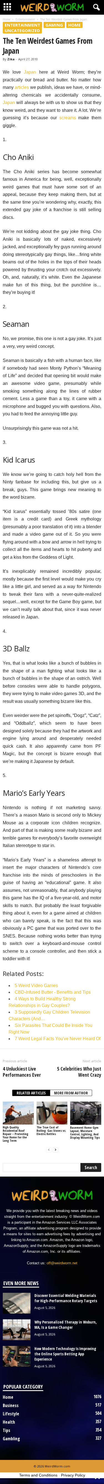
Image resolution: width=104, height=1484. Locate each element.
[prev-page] (49, 1150)
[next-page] (55, 1150)
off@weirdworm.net (62, 1263)
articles (22, 87)
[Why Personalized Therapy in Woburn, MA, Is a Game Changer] (17, 1329)
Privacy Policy (73, 1475)
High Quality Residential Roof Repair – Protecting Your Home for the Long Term (15, 1134)
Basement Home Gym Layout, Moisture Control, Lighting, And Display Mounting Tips (85, 1132)
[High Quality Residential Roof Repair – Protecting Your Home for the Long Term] (18, 1113)
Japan (30, 72)
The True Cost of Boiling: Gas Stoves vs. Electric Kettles (51, 1130)
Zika (11, 59)
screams (67, 117)
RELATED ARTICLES (31, 1092)
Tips (6, 1430)
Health (9, 1422)
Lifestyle (11, 1414)
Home (6, 19)
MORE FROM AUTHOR (71, 1092)
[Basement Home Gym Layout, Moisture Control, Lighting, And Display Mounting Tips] (85, 1113)
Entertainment (25, 19)
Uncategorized (22, 30)
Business (11, 1405)
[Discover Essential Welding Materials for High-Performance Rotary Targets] (17, 1303)
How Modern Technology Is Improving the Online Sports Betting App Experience (65, 1354)
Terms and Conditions (38, 1475)
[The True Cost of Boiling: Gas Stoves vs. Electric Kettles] (52, 1113)
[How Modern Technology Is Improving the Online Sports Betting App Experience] (17, 1356)
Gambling (11, 1439)
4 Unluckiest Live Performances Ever (22, 1072)
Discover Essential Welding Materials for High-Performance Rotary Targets (65, 1298)
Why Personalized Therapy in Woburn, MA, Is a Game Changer (65, 1324)
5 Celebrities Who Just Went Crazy (79, 1072)
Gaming (54, 25)
